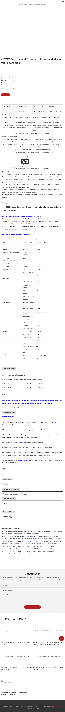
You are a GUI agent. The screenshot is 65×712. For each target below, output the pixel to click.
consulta (5, 94)
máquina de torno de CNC (30, 541)
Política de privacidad (32, 708)
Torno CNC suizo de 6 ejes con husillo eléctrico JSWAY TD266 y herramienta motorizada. (48, 643)
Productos (60, 619)
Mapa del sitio (58, 706)
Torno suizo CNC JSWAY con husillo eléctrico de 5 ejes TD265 (16, 668)
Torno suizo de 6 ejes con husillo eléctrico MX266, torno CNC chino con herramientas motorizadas (14, 694)
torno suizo (53, 619)
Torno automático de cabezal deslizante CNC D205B (15, 643)
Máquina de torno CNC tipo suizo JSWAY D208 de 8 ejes (48, 668)
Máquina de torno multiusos (42, 619)
